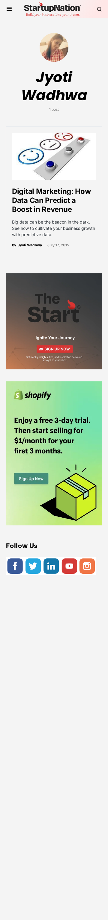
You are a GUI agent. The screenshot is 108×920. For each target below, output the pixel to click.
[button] (9, 9)
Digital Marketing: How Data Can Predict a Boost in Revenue (51, 200)
